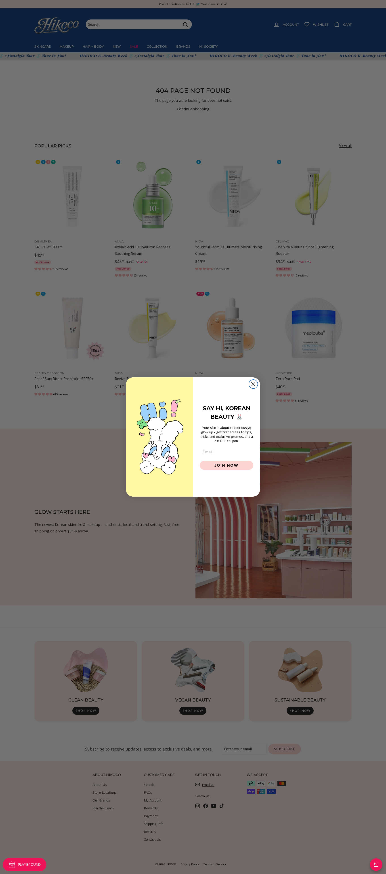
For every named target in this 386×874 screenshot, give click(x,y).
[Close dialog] (253, 384)
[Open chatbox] (376, 864)
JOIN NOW (226, 465)
